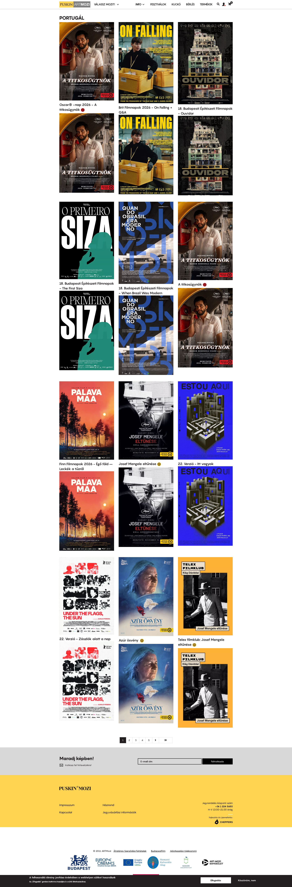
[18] (83, 109)
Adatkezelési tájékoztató (183, 851)
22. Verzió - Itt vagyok (196, 464)
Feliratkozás (217, 761)
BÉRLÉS (190, 4)
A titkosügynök (190, 284)
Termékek (206, 4)
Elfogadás (215, 880)
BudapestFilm (158, 851)
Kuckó (176, 4)
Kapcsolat (65, 812)
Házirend (108, 805)
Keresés (219, 4)
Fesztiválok (158, 4)
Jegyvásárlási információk (119, 812)
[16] (159, 464)
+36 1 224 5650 (224, 806)
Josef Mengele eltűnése (137, 464)
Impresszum (67, 805)
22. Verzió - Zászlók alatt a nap (85, 639)
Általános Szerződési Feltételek (129, 851)
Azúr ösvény (129, 640)
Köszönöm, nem (247, 880)
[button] (225, 4)
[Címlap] (74, 4)
